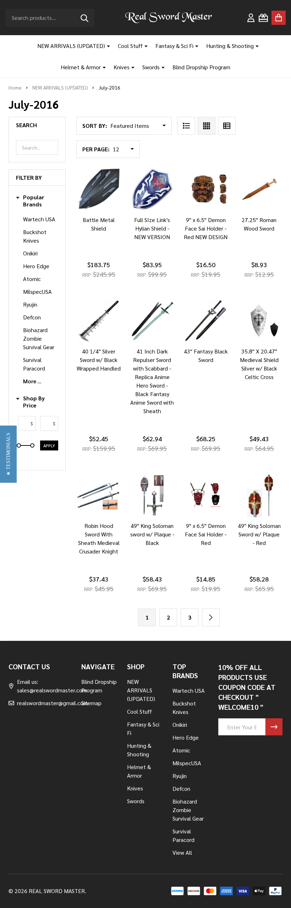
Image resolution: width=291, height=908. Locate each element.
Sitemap (91, 703)
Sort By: (94, 125)
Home (15, 87)
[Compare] (106, 218)
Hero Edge (36, 266)
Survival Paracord (34, 364)
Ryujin (30, 304)
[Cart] (278, 18)
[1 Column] (186, 126)
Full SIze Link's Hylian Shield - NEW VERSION (152, 228)
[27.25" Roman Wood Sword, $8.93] (259, 189)
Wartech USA (39, 219)
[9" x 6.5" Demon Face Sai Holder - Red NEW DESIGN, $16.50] (205, 189)
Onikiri (30, 253)
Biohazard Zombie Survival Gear (38, 338)
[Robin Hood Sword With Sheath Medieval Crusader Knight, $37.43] (99, 495)
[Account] (251, 17)
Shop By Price (34, 402)
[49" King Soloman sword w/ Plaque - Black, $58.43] (152, 495)
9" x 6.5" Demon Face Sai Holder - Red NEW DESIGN (205, 228)
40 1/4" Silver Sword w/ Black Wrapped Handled (99, 359)
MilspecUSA (37, 291)
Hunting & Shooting (230, 45)
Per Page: (96, 149)
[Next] (211, 617)
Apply (49, 445)
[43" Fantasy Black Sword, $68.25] (205, 321)
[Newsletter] (273, 726)
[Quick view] (123, 218)
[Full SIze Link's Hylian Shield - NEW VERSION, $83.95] (152, 189)
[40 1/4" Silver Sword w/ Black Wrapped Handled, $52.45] (99, 321)
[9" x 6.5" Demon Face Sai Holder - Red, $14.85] (205, 495)
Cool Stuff (130, 45)
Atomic (32, 278)
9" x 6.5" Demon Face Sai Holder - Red (205, 534)
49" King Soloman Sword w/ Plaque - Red (259, 534)
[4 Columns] (206, 126)
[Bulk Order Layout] (227, 126)
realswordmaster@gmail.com (52, 703)
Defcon (32, 317)
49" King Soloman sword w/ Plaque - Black (152, 534)
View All (182, 852)
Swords (151, 67)
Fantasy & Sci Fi (174, 45)
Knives (122, 67)
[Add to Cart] (89, 218)
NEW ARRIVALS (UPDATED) (71, 45)
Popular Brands (33, 201)
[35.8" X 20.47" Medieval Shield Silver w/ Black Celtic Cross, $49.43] (259, 321)
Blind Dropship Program (201, 67)
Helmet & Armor (81, 67)
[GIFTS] (263, 17)
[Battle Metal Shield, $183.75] (99, 189)
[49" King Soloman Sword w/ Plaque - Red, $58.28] (259, 495)
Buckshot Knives (34, 236)
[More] (105, 46)
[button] (8, 454)
